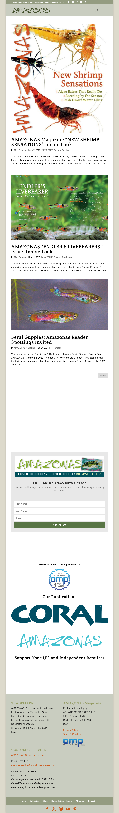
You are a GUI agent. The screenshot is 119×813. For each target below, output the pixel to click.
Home (23, 801)
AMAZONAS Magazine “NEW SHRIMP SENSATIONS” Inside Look (55, 142)
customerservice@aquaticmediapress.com (33, 765)
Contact (91, 801)
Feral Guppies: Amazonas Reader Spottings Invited (49, 339)
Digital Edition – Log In (61, 801)
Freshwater (67, 150)
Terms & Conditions (73, 734)
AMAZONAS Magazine (24, 348)
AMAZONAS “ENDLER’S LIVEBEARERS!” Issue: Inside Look (57, 249)
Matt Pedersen (21, 150)
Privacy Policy (70, 730)
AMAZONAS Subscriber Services (28, 755)
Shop (45, 801)
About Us (80, 801)
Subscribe (34, 801)
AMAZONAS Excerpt (51, 150)
